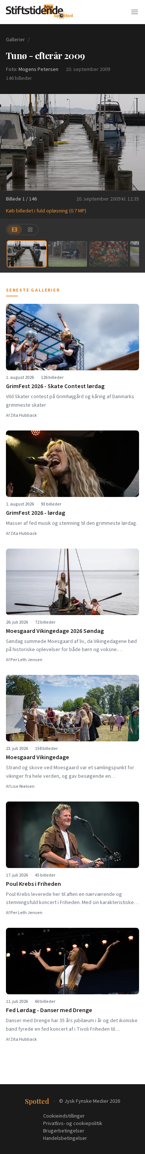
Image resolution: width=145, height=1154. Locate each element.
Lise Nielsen (22, 786)
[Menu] (134, 11)
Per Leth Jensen (26, 660)
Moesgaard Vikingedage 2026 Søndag (55, 631)
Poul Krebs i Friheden (33, 884)
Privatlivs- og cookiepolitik (72, 1123)
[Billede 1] (26, 254)
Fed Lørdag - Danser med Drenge (49, 1010)
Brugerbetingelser (63, 1131)
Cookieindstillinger (64, 1116)
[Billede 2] (67, 254)
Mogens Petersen (38, 69)
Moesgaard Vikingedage (37, 757)
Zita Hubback (23, 415)
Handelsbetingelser (65, 1138)
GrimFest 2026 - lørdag (35, 513)
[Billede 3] (108, 254)
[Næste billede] (134, 142)
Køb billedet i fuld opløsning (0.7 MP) (46, 211)
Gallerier (15, 39)
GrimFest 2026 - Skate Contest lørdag (55, 386)
